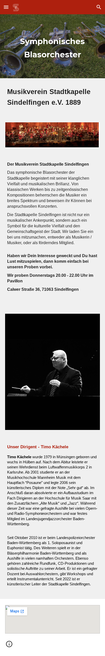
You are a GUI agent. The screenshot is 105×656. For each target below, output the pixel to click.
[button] (6, 7)
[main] (52, 46)
